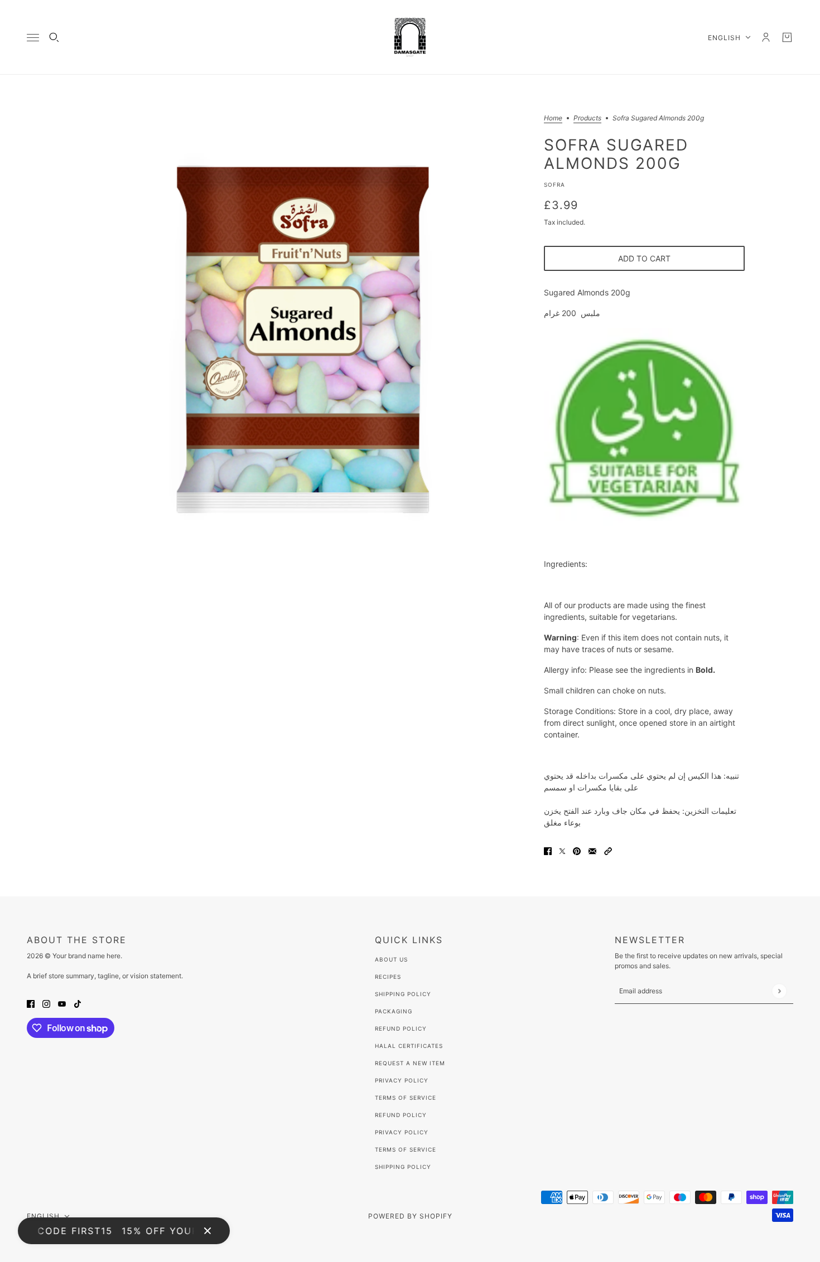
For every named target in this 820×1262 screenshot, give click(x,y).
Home (553, 118)
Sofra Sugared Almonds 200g (616, 154)
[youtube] (62, 1003)
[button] (608, 850)
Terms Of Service (405, 1097)
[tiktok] (77, 1003)
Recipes (388, 976)
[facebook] (30, 1003)
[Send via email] (592, 850)
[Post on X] (562, 850)
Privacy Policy (401, 1080)
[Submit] (779, 990)
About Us (391, 959)
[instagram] (46, 1003)
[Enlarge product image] (300, 340)
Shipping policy (403, 1166)
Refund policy (401, 1114)
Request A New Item (410, 1063)
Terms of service (405, 1149)
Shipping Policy (403, 994)
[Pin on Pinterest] (576, 850)
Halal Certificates (409, 1045)
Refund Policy (401, 1028)
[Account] (766, 37)
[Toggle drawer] (33, 37)
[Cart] (787, 37)
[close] (207, 1230)
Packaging (393, 1011)
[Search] (54, 37)
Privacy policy (401, 1132)
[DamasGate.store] (410, 37)
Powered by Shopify (410, 1216)
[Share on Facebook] (547, 850)
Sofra (554, 184)
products (587, 118)
